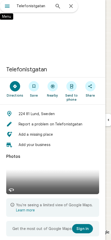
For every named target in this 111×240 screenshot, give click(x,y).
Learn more (25, 210)
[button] (52, 114)
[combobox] (34, 6)
